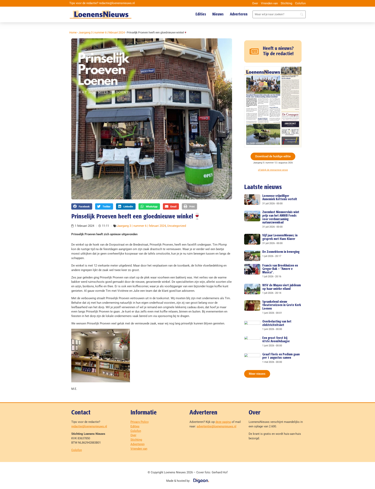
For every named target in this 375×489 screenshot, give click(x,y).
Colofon (300, 3)
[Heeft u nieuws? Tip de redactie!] (254, 51)
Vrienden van (269, 3)
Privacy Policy (139, 422)
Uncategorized (176, 226)
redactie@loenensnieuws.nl (89, 426)
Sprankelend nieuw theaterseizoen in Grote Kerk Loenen (281, 305)
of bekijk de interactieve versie (273, 170)
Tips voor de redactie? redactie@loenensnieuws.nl (102, 3)
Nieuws (218, 14)
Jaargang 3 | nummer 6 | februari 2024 (102, 32)
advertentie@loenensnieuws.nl (216, 426)
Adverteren (238, 14)
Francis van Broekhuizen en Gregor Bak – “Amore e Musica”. (280, 269)
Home (73, 32)
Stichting (286, 3)
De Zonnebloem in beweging (280, 251)
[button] (81, 206)
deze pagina (223, 422)
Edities (201, 14)
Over (255, 3)
